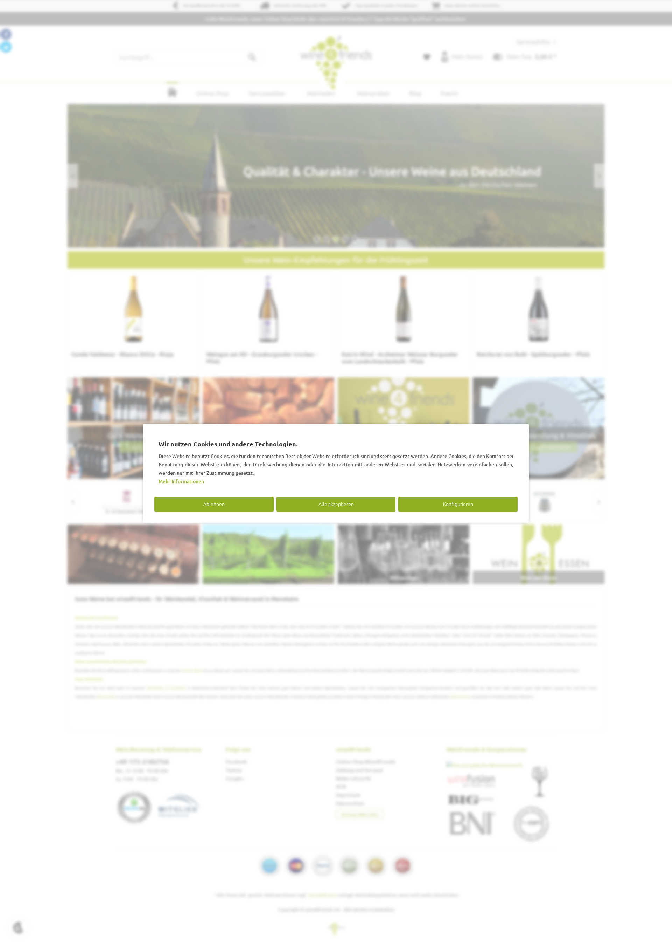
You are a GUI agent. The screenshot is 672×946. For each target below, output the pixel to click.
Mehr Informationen (181, 481)
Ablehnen (214, 503)
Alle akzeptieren (336, 503)
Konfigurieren (458, 503)
